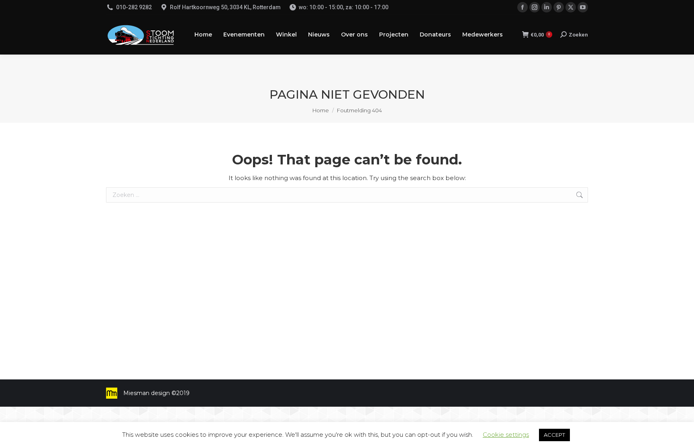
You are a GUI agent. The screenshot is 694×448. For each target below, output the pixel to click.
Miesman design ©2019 (156, 393)
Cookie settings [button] (506, 434)
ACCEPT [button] (554, 435)
